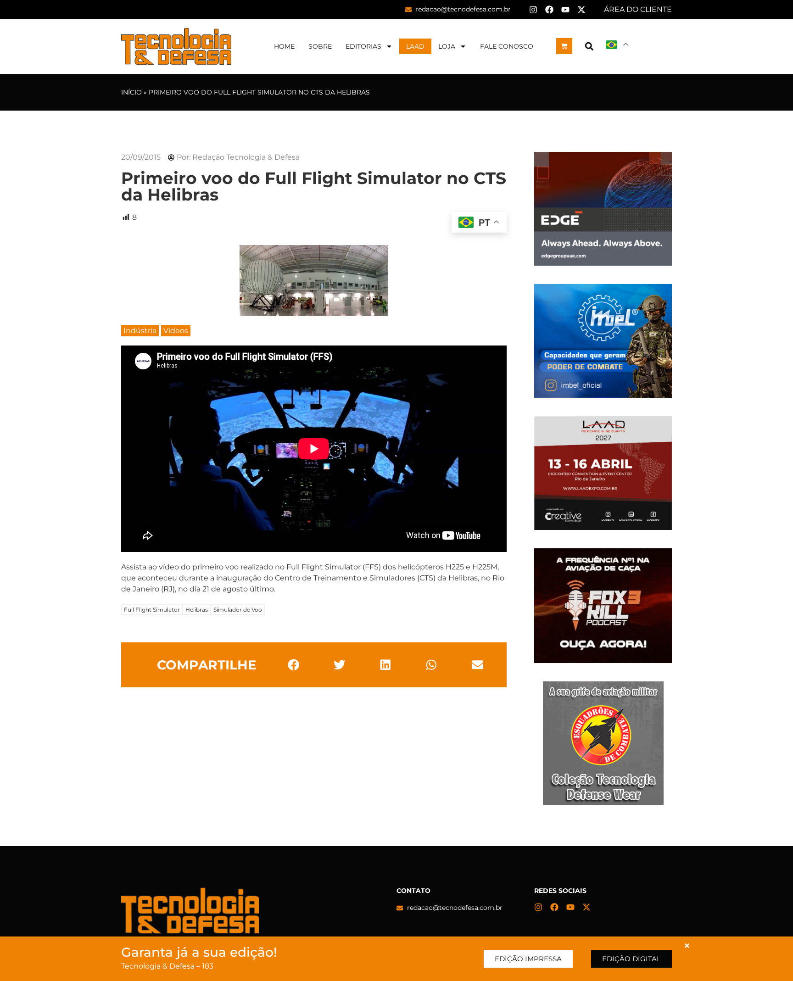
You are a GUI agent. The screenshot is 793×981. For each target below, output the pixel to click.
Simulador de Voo (237, 609)
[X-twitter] (581, 10)
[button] (589, 46)
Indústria (139, 330)
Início (131, 92)
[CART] (564, 46)
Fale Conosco (506, 46)
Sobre (320, 46)
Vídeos (175, 330)
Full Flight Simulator (152, 609)
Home (284, 46)
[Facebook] (549, 10)
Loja (446, 46)
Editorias (363, 46)
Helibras (196, 609)
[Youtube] (565, 10)
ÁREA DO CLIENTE (638, 9)
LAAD (415, 46)
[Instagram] (533, 10)
